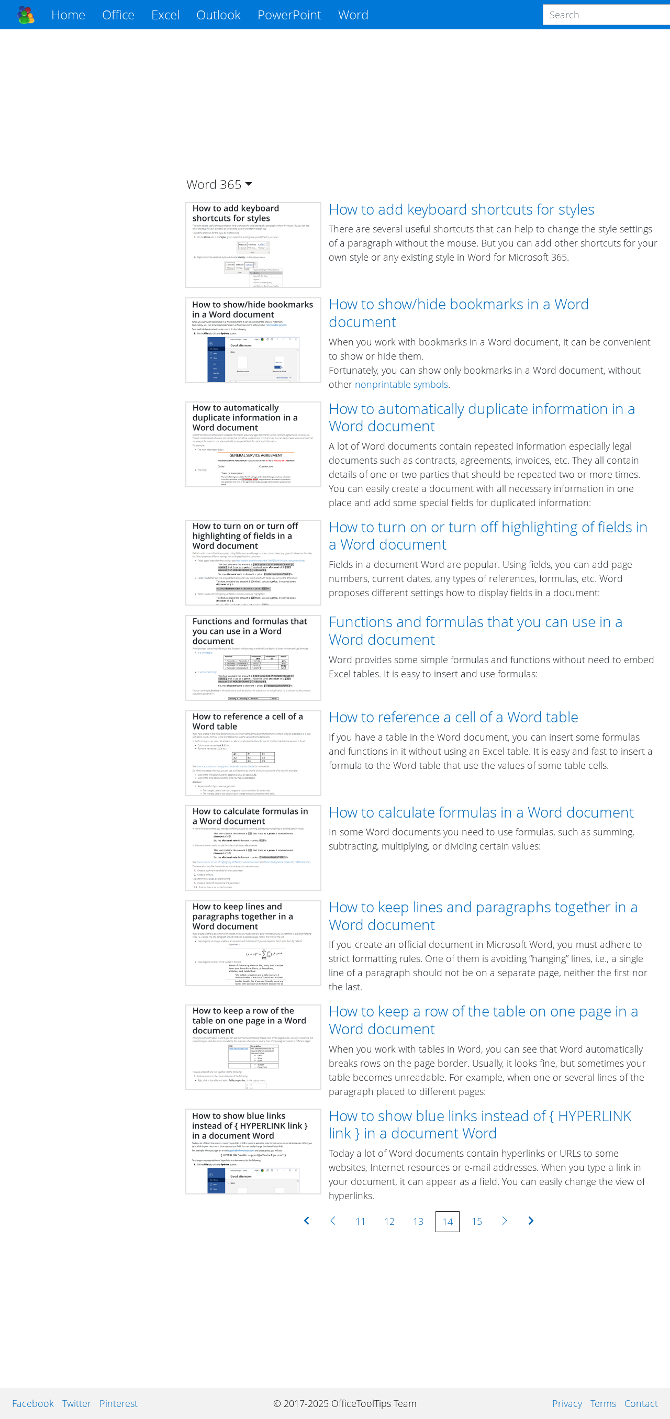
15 (477, 1221)
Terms (603, 1403)
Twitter (76, 1403)
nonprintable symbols (401, 384)
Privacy (567, 1403)
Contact (641, 1403)
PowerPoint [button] (289, 14)
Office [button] (118, 14)
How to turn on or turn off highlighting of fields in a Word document (488, 535)
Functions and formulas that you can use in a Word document (476, 630)
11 (360, 1221)
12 (389, 1221)
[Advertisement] (91, 195)
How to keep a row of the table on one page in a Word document (484, 1019)
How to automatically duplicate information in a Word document (482, 417)
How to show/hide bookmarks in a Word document (459, 312)
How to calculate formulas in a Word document (481, 812)
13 (418, 1221)
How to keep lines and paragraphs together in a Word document (483, 915)
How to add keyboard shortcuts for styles (462, 209)
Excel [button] (165, 14)
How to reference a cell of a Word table (453, 717)
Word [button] (353, 14)
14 (447, 1221)
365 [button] (231, 184)
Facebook (33, 1403)
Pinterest (118, 1403)
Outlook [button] (218, 14)
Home (68, 14)
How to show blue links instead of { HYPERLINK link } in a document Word (480, 1124)
